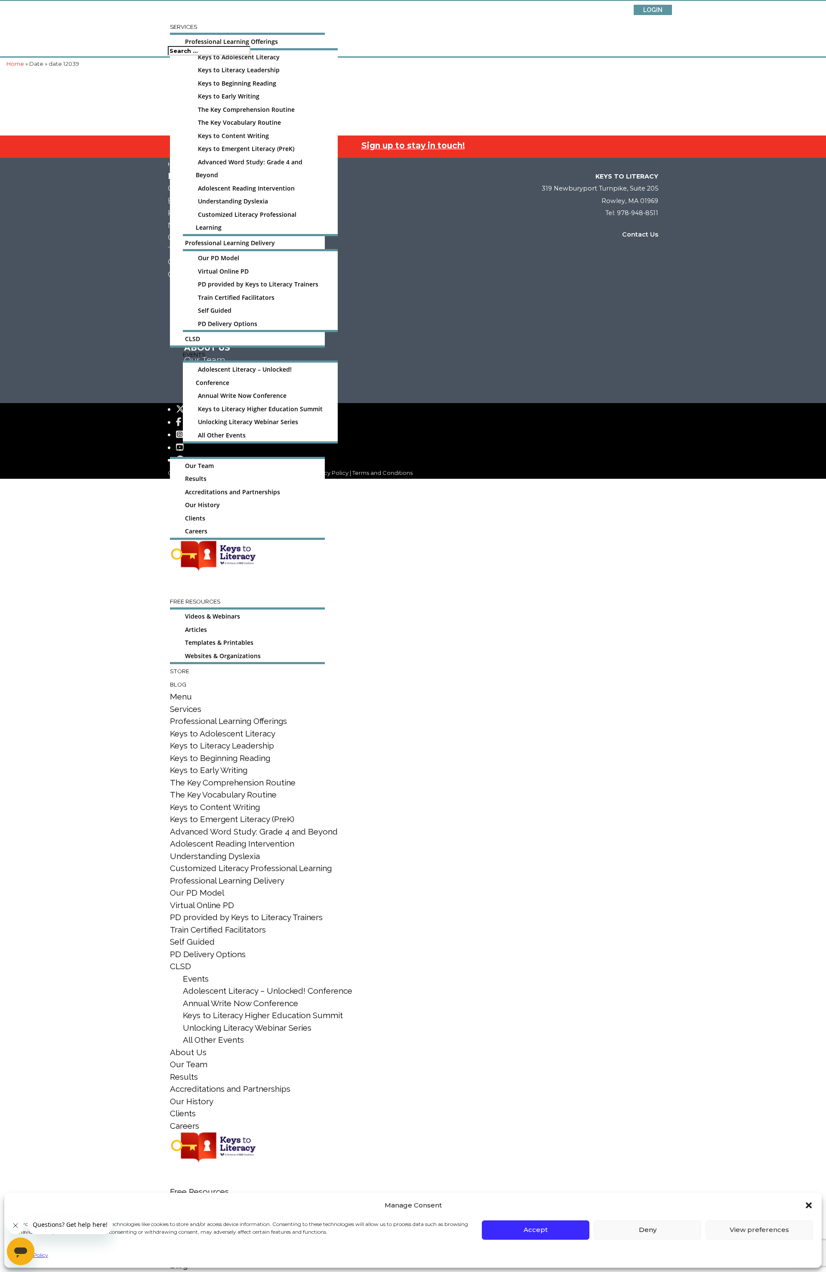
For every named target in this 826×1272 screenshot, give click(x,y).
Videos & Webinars (212, 616)
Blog (178, 684)
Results (195, 479)
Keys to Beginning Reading (237, 83)
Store (179, 671)
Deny (647, 1230)
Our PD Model (218, 258)
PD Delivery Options (227, 324)
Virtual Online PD (223, 271)
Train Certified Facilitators (236, 298)
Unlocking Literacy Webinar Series (248, 422)
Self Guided (214, 310)
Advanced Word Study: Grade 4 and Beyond (254, 831)
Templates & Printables (219, 643)
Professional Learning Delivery (230, 243)
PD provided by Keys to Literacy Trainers (258, 284)
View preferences (759, 1230)
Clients (195, 518)
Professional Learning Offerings (231, 42)
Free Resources (195, 601)
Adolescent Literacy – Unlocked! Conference (267, 990)
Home (15, 63)
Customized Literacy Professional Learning (251, 868)
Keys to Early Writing (228, 96)
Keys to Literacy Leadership (239, 70)
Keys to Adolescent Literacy (239, 57)
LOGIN (653, 9)
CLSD (192, 339)
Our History (202, 505)
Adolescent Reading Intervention (246, 188)
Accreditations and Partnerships (232, 492)
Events (194, 354)
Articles (196, 630)
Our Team (199, 466)
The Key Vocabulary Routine (239, 122)
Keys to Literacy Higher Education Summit (260, 409)
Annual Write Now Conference (242, 396)
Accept (536, 1230)
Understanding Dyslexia (233, 201)
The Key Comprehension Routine (246, 110)
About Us (185, 450)
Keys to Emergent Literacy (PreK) (246, 149)
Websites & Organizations (223, 656)
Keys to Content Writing (233, 136)
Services (183, 26)
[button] (808, 1205)
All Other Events (222, 435)
